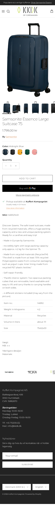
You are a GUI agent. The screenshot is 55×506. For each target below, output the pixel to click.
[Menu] (3, 11)
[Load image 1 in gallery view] (27, 58)
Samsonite (11, 136)
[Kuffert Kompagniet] (27, 11)
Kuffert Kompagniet (16, 494)
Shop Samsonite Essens (41, 2)
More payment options (27, 195)
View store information (15, 208)
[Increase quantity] (16, 166)
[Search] (9, 11)
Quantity (7, 160)
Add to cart (27, 178)
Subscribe (27, 464)
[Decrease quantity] (5, 166)
